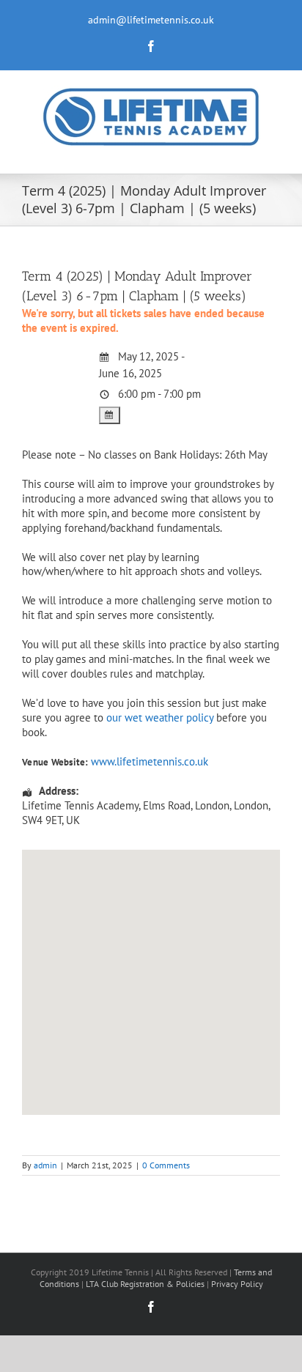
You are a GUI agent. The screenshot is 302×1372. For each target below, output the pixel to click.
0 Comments (166, 1165)
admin (45, 1165)
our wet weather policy (159, 717)
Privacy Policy (237, 1283)
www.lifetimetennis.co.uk (149, 761)
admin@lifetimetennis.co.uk (151, 19)
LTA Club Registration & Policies (146, 1283)
